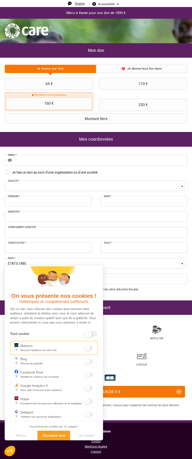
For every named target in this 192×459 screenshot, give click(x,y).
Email (12, 155)
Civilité (13, 181)
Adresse (14, 211)
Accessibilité (106, 4)
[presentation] (50, 69)
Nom (107, 196)
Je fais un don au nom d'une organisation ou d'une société (55, 172)
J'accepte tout (53, 435)
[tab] (50, 69)
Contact (96, 451)
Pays (11, 258)
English (80, 3)
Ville (108, 243)
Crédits (96, 441)
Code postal (17, 243)
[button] (9, 451)
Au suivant (86, 435)
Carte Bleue (110, 377)
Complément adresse (22, 227)
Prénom (14, 196)
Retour (21, 435)
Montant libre (96, 119)
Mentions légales (96, 446)
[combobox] (96, 186)
